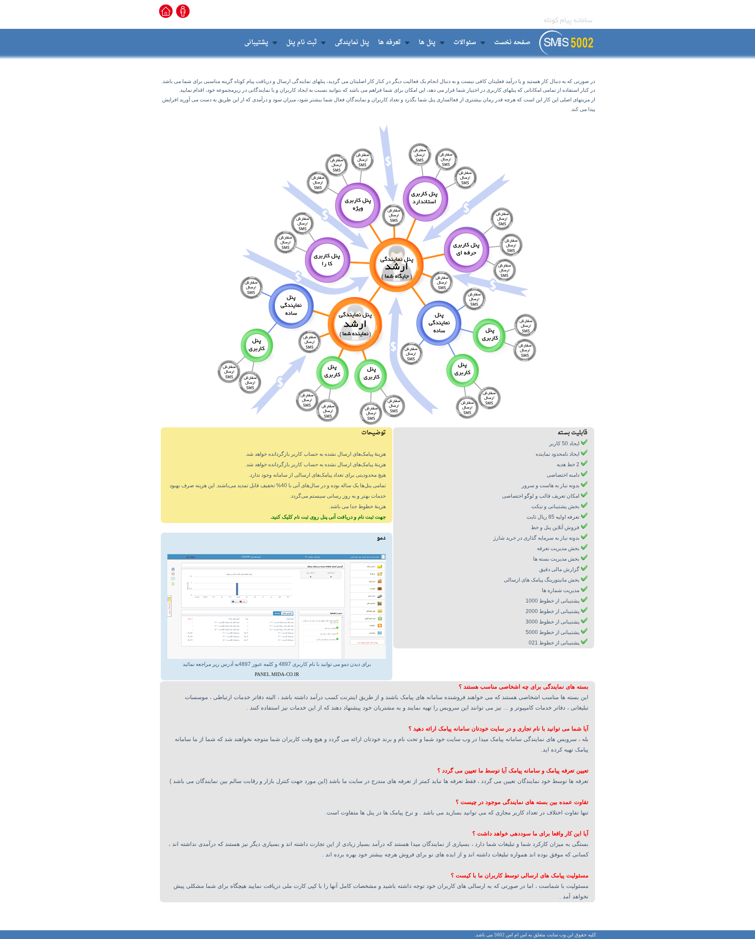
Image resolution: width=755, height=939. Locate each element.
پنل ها (427, 42)
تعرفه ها (389, 42)
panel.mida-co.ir (277, 674)
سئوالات (465, 42)
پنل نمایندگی (352, 42)
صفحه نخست (512, 42)
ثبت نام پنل (301, 42)
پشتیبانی (256, 42)
